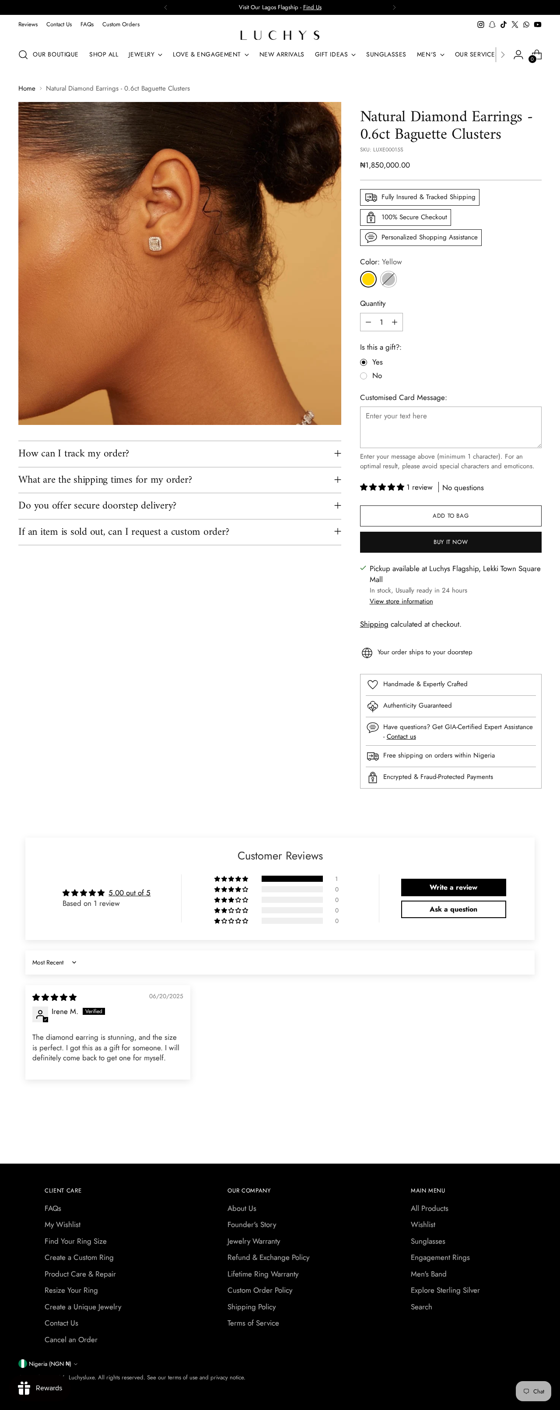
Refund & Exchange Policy (268, 1257)
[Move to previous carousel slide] (514, 1133)
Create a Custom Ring (79, 1257)
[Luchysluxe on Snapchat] (492, 24)
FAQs (53, 1208)
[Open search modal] (23, 54)
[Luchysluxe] (280, 35)
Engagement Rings (440, 1257)
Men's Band (429, 1274)
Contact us (401, 736)
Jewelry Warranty (254, 1241)
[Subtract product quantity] (368, 322)
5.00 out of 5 (129, 892)
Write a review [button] (453, 887)
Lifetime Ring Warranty (263, 1274)
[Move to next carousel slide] (534, 1133)
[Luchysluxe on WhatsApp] (526, 24)
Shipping (374, 624)
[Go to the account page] (518, 54)
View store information (401, 601)
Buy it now (451, 542)
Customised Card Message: (403, 397)
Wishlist (423, 1224)
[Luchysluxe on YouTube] (538, 24)
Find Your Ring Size (76, 1241)
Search (421, 1306)
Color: (381, 261)
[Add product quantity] (394, 322)
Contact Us (61, 1323)
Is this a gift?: (381, 347)
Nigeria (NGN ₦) (50, 1364)
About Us (242, 1208)
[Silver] (388, 279)
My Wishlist (62, 1224)
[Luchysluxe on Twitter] (515, 24)
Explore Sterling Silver (445, 1290)
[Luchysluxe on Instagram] (481, 24)
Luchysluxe (81, 1377)
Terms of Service (253, 1323)
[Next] (394, 7)
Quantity (372, 303)
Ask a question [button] (453, 909)
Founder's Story (252, 1224)
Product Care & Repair (80, 1274)
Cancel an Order (71, 1339)
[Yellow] (368, 279)
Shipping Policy (252, 1306)
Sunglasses (428, 1241)
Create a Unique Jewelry (83, 1306)
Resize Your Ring (71, 1290)
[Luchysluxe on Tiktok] (504, 24)
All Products (429, 1208)
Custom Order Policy (260, 1290)
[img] (54, 997)
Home (26, 88)
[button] (383, 487)
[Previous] (165, 7)
